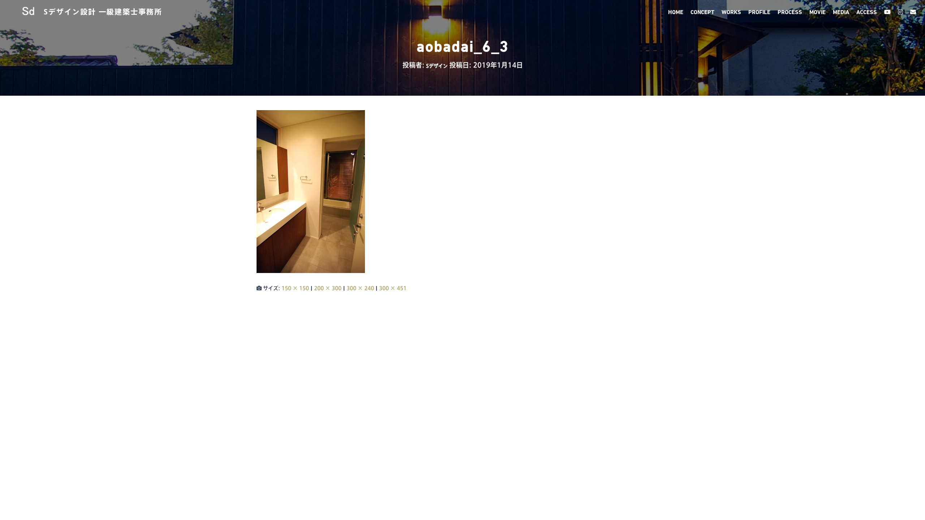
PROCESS (790, 13)
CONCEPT (702, 13)
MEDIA (841, 13)
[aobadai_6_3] (311, 191)
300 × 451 (392, 288)
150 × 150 (295, 288)
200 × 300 (327, 288)
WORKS (731, 13)
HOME (675, 13)
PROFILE (759, 13)
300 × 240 (360, 288)
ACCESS (866, 13)
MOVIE (817, 13)
